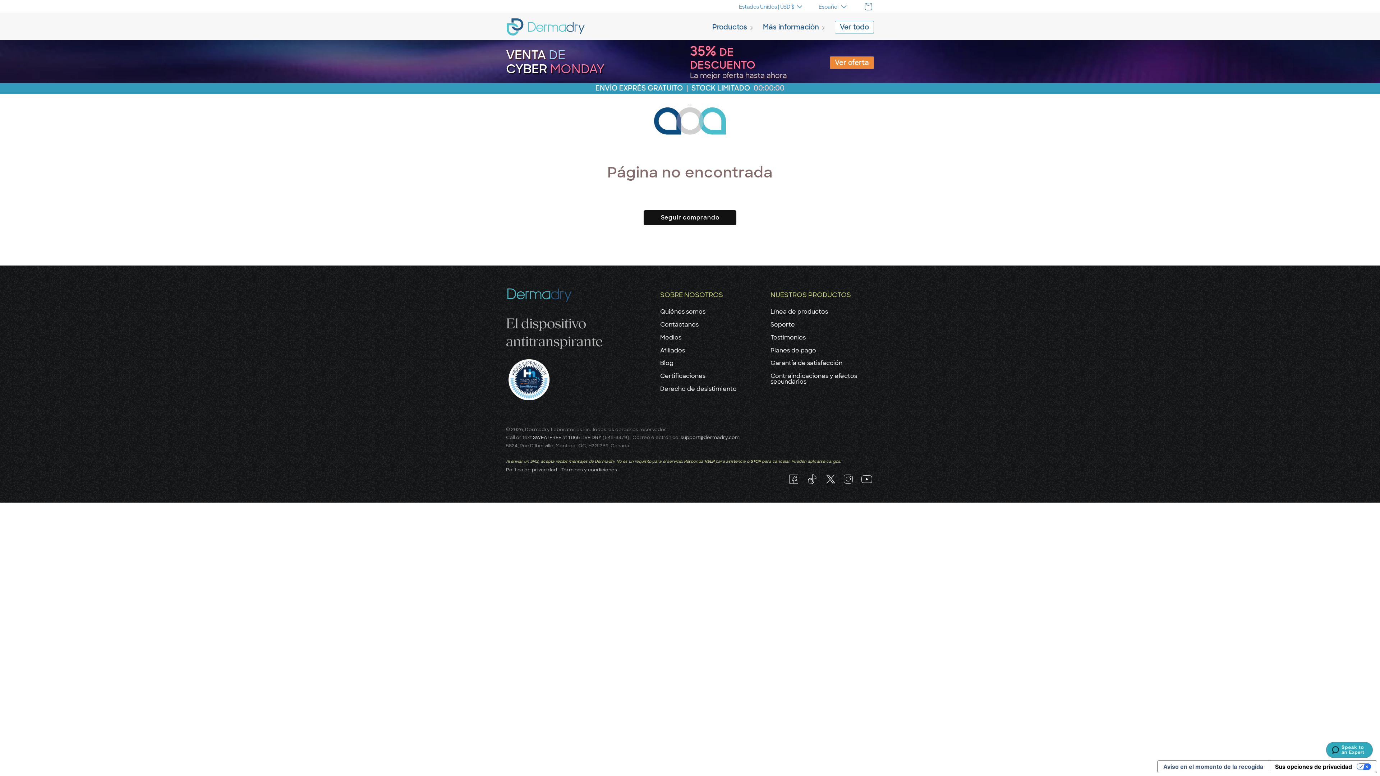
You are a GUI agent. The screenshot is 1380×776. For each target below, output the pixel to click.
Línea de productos (799, 311)
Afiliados (672, 350)
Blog (666, 363)
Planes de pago (793, 350)
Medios (670, 337)
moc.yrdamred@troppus (710, 437)
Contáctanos (679, 324)
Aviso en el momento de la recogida (1213, 766)
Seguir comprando (690, 217)
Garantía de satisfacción (806, 363)
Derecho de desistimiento (698, 389)
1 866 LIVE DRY (585, 437)
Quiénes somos (682, 311)
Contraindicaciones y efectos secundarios (813, 378)
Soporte (782, 324)
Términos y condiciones (589, 469)
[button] (733, 28)
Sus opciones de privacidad (1313, 766)
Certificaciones (682, 376)
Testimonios (788, 337)
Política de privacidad (531, 469)
